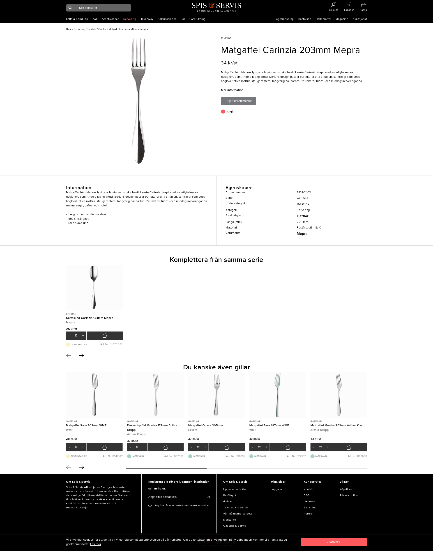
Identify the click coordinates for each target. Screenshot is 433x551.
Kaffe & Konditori (77, 19)
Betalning (310, 507)
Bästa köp (304, 19)
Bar (183, 19)
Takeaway (147, 19)
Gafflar (303, 216)
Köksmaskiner (167, 19)
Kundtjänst (360, 19)
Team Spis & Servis (235, 507)
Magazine (342, 19)
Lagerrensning (284, 19)
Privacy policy (349, 495)
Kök (95, 19)
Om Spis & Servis (234, 525)
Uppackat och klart (235, 489)
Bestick (303, 204)
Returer (309, 513)
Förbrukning (197, 19)
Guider (227, 501)
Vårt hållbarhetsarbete (238, 513)
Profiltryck (230, 495)
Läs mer (95, 544)
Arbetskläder (110, 19)
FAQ (307, 495)
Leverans (310, 501)
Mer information (232, 90)
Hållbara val (323, 19)
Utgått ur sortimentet (239, 101)
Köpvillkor (346, 489)
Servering (129, 19)
